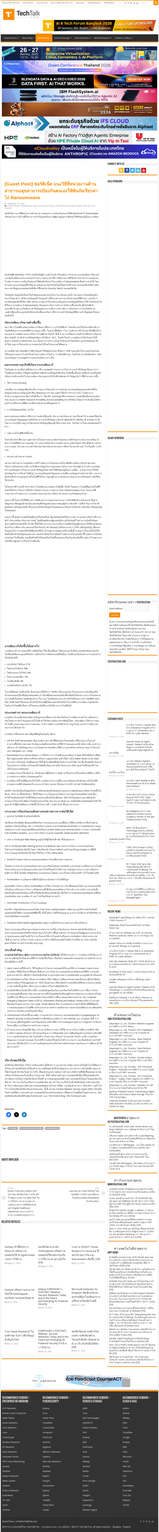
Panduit (6, 1485)
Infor (125, 1452)
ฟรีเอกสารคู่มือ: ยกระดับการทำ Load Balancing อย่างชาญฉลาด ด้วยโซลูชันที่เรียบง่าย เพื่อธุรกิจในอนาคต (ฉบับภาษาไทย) (132, 1138)
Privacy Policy (137, 649)
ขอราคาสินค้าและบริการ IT (62, 3)
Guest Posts (81, 206)
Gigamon (47, 1447)
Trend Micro (48, 1505)
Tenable (46, 1500)
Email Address (116, 608)
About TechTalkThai (10, 3)
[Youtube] (137, 3)
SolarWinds (7, 1495)
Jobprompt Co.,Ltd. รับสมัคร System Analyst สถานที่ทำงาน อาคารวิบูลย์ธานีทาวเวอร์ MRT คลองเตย (131, 1060)
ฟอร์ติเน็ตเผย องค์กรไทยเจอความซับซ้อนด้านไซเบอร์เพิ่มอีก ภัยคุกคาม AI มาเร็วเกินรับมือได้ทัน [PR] (85, 1339)
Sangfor (46, 1481)
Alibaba (126, 1418)
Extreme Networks (11, 1442)
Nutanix (86, 1466)
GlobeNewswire (94, 3)
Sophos (46, 1490)
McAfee (46, 1466)
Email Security (62, 206)
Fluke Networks (9, 1452)
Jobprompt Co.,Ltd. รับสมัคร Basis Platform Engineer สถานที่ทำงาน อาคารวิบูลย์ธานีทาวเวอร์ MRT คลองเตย (130, 1042)
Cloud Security (14, 206)
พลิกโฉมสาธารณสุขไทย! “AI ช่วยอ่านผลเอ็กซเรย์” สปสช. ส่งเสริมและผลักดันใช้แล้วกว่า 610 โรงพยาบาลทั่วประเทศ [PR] (131, 1360)
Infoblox (6, 1471)
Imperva (46, 1456)
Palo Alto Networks (52, 1461)
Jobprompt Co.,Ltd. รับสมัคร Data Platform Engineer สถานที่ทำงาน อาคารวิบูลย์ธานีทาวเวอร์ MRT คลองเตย (130, 1051)
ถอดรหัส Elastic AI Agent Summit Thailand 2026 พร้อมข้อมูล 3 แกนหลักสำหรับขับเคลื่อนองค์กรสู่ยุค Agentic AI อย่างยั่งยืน (131, 747)
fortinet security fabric (31, 1128)
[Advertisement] (132, 572)
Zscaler (46, 1510)
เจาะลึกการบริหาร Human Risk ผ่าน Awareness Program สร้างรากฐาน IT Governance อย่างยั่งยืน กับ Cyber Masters (131, 954)
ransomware (53, 1128)
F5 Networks (8, 1447)
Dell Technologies (91, 1418)
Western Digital (90, 1510)
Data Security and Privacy (44, 206)
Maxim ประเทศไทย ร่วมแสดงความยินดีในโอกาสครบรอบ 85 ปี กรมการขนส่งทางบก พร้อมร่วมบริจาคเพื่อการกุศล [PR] (132, 1332)
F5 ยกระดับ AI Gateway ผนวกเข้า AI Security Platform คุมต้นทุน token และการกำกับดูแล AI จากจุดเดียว (131, 936)
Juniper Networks (10, 1476)
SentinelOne (48, 1485)
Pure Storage (89, 1481)
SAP (125, 1476)
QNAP (86, 1485)
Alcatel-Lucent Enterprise (14, 1413)
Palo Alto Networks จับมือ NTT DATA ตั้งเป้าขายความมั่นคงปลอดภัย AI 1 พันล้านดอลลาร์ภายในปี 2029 (132, 964)
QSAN (85, 1490)
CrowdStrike (48, 1427)
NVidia (86, 1471)
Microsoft (127, 1456)
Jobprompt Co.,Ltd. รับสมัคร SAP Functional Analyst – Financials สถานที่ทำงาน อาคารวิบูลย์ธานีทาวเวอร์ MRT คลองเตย (131, 1070)
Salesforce (127, 1471)
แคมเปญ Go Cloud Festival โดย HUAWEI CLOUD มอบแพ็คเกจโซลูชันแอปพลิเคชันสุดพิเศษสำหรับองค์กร (84, 1194)
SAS (125, 1481)
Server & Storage (61, 38)
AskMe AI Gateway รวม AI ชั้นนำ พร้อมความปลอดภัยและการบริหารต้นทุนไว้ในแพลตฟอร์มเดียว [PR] (131, 1000)
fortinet (13, 1128)
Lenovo (86, 1456)
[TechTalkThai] (25, 13)
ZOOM (126, 1505)
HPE (85, 1432)
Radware (47, 1471)
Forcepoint (48, 1432)
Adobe (126, 1408)
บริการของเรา (28, 3)
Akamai (46, 1408)
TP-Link (6, 1500)
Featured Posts (10, 38)
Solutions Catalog (123, 38)
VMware (126, 1500)
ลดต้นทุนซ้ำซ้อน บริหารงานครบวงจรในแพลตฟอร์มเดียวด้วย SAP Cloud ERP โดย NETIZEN (129, 1157)
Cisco (4, 1432)
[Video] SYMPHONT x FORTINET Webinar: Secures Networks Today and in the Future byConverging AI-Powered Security (53, 1297)
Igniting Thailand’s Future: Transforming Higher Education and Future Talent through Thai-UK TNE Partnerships (131, 1094)
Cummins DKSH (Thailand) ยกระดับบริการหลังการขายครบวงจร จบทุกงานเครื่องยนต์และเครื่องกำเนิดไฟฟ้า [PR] (132, 1192)
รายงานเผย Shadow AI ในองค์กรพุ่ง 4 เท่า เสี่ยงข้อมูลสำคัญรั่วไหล (19, 1335)
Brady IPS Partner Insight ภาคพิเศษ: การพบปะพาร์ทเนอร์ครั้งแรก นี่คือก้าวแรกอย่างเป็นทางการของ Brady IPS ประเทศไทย (132, 1213)
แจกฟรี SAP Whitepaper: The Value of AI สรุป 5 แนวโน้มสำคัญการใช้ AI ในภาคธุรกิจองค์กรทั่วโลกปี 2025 (132, 1166)
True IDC (127, 1495)
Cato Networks (9, 1427)
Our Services (42, 3)
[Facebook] (128, 3)
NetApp (86, 1461)
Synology (87, 1505)
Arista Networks (9, 1423)
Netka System (8, 1481)
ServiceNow (128, 1485)
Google (126, 1437)
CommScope (8, 1437)
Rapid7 (46, 1476)
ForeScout (47, 1437)
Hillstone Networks (51, 1452)
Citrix (125, 1427)
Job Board (80, 3)
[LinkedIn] (134, 3)
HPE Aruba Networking (13, 1461)
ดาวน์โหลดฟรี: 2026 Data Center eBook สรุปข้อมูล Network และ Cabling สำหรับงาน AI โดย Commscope (131, 1129)
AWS (125, 1423)
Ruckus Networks (10, 1490)
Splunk (46, 1495)
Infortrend (88, 1447)
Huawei (5, 1466)
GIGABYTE (88, 1423)
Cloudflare (47, 1423)
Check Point (48, 1418)
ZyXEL (5, 1505)
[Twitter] (131, 3)
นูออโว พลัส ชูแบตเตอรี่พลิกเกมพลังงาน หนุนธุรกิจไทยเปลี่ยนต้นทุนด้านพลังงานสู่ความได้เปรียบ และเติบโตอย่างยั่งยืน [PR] (130, 1222)
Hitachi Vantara (90, 1427)
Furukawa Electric (10, 1456)
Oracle (86, 1476)
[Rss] (125, 3)
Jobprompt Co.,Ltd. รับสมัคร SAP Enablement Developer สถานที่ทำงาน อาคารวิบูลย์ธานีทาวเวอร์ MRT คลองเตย (131, 1033)
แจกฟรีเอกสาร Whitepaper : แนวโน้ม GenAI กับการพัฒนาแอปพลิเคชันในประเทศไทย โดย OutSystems (132, 1148)
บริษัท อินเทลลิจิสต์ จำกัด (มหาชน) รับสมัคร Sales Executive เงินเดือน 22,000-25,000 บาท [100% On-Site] (130, 1104)
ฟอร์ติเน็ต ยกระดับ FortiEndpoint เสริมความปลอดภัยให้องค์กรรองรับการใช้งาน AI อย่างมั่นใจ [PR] (52, 1255)
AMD (85, 1408)
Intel (85, 1452)
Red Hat (126, 1466)
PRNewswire (109, 3)
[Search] (156, 2)
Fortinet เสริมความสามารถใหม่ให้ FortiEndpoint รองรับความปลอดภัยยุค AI (20, 1293)
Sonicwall (127, 1490)
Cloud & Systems (81, 38)
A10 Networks (9, 1408)
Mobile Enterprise (102, 38)
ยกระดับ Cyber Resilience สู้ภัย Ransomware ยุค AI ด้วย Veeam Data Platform (141, 783)
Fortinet (72, 206)
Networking (27, 38)
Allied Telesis (8, 1418)
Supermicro (88, 1500)
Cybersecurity (43, 38)
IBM (85, 1442)
